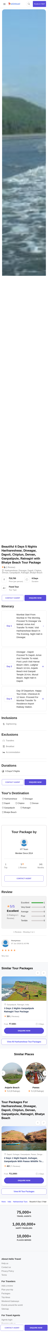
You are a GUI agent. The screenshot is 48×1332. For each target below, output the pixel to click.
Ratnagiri (25, 573)
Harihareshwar (11, 571)
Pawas (35, 1087)
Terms (4, 1275)
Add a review (7, 1286)
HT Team (24, 849)
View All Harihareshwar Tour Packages (24, 1042)
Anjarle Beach (12, 1087)
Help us (4, 1263)
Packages (5, 1293)
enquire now (36, 1328)
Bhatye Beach (36, 573)
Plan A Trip (39, 4)
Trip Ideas (5, 1297)
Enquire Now (24, 1031)
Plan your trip (7, 1290)
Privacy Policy (7, 1271)
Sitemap (5, 1309)
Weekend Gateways (10, 1301)
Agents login (6, 1320)
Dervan (5, 573)
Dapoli (30, 571)
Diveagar (23, 571)
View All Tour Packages (24, 1191)
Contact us (6, 1267)
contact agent (12, 1328)
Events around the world (12, 1305)
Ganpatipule (14, 573)
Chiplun (37, 571)
